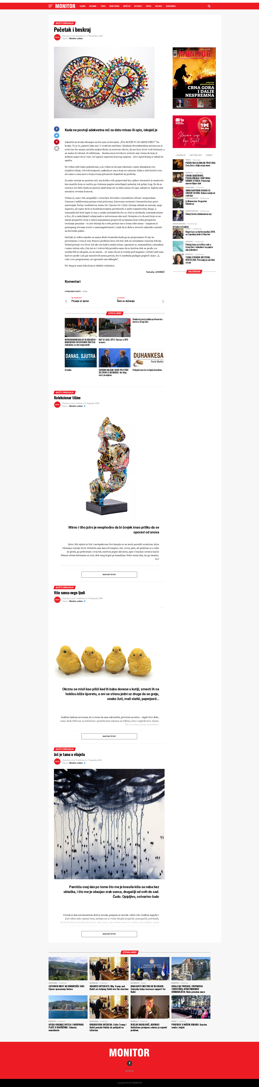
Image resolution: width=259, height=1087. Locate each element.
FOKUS (103, 6)
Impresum (129, 1071)
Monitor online (76, 38)
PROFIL (148, 6)
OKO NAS (158, 6)
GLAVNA (82, 6)
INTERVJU (138, 6)
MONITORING (114, 6)
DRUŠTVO (126, 6)
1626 (85, 291)
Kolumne (92, 6)
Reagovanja (170, 6)
